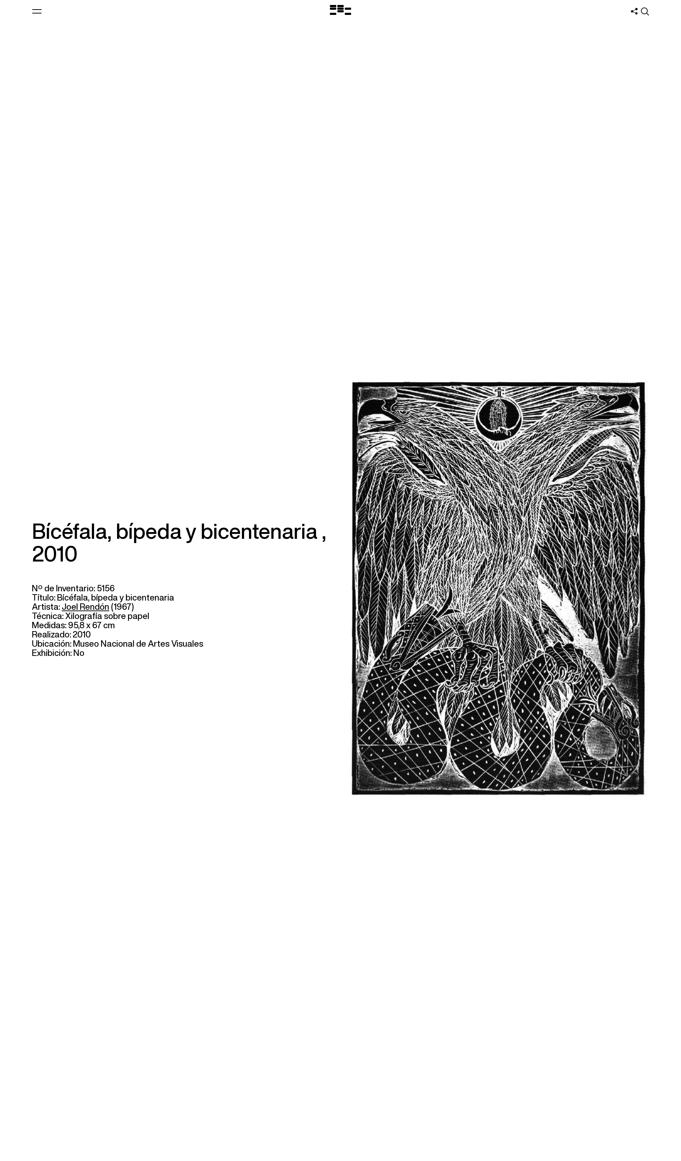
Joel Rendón (85, 606)
